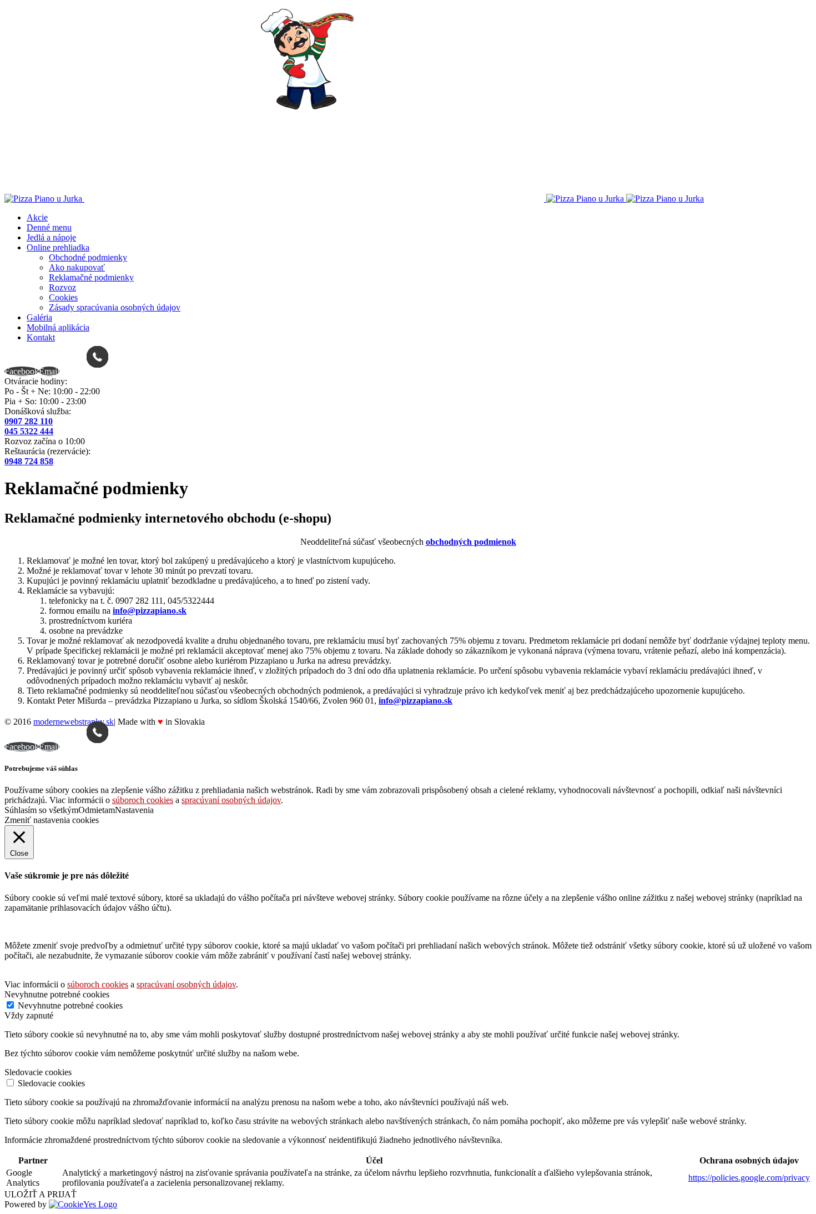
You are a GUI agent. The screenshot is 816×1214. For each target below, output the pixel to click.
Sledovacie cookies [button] (38, 1072)
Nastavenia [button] (134, 810)
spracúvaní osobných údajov (231, 800)
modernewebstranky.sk (73, 721)
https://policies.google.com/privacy (749, 1177)
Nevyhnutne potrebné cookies (70, 1005)
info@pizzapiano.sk (150, 610)
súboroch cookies (142, 800)
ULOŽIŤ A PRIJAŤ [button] (40, 1194)
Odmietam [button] (96, 810)
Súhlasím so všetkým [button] (41, 810)
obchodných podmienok (471, 541)
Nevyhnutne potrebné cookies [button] (56, 994)
